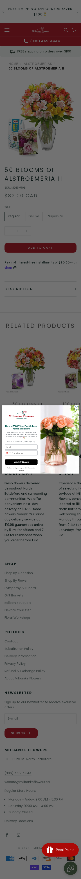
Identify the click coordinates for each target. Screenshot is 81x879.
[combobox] (8, 453)
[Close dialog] (76, 407)
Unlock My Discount (21, 462)
